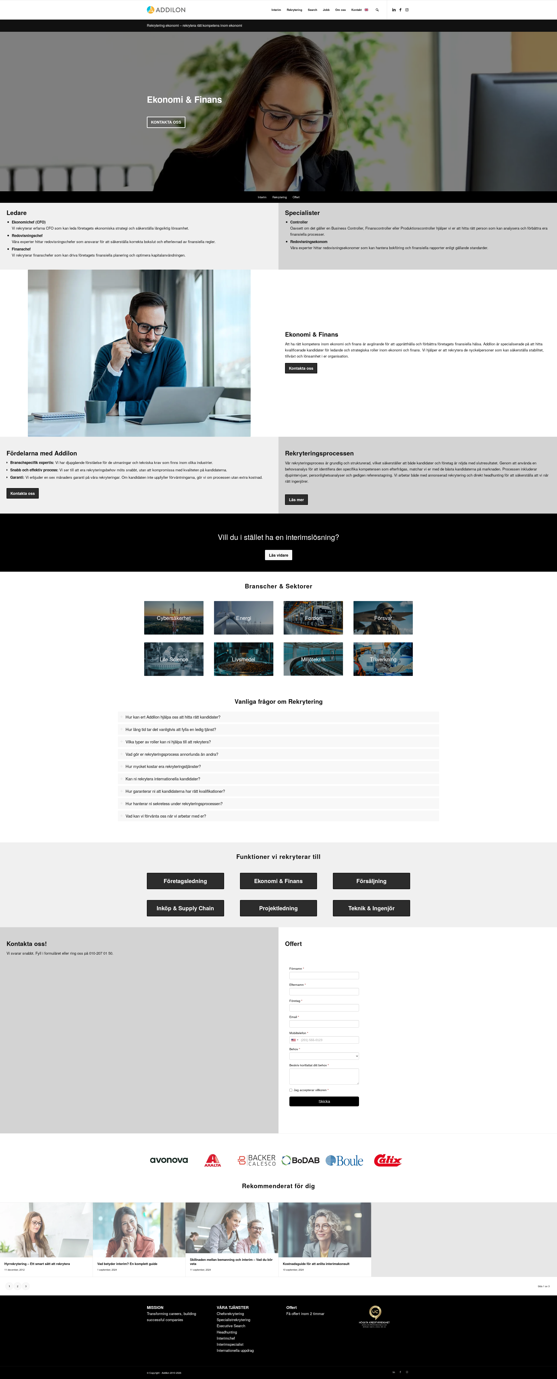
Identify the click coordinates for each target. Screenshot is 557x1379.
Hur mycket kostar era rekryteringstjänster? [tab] (163, 766)
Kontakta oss (166, 122)
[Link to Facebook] (400, 9)
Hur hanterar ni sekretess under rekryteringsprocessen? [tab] (174, 803)
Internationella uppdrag (235, 1350)
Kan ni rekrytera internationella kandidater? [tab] (163, 778)
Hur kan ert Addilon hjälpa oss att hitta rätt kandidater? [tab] (173, 717)
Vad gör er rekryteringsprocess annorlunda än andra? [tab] (172, 754)
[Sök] (377, 9)
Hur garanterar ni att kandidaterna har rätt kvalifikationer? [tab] (175, 791)
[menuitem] (276, 9)
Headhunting (227, 1332)
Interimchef (226, 1338)
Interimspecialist (230, 1344)
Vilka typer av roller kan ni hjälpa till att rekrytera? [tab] (168, 741)
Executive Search (231, 1325)
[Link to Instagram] (407, 9)
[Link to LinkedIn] (394, 9)
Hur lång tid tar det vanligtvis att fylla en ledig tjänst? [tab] (171, 729)
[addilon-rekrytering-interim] (166, 9)
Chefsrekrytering (230, 1313)
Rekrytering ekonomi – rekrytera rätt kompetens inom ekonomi (194, 25)
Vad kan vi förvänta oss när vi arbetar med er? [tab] (166, 816)
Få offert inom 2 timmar (305, 1313)
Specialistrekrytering (233, 1319)
